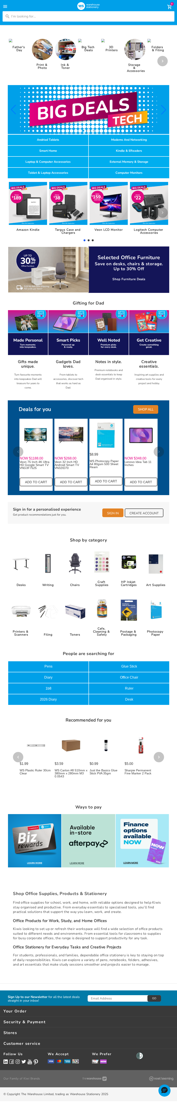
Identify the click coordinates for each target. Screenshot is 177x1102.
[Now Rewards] (103, 1061)
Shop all (145, 409)
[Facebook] (11, 1061)
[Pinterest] (36, 1062)
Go (154, 998)
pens (48, 666)
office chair (129, 677)
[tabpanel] (28, 208)
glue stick (129, 666)
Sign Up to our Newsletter (27, 997)
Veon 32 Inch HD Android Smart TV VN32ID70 (67, 464)
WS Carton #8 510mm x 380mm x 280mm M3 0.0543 (71, 773)
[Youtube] (30, 1061)
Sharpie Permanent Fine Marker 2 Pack (138, 772)
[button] (13, 109)
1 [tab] (84, 240)
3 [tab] (92, 240)
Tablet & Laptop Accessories (48, 173)
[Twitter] (24, 1061)
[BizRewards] (95, 1061)
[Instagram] (18, 1061)
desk (129, 699)
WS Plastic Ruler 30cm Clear (35, 772)
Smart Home (48, 151)
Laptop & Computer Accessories (48, 162)
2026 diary (48, 699)
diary (48, 677)
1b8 (48, 688)
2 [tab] (88, 240)
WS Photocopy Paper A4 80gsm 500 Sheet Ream (104, 464)
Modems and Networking (129, 140)
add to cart (36, 482)
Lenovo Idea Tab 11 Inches (138, 463)
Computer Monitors (128, 173)
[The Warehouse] (94, 1078)
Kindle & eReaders (129, 151)
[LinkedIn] (5, 1061)
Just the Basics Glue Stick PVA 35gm (103, 772)
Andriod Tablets (48, 140)
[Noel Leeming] (161, 1078)
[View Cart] (166, 6)
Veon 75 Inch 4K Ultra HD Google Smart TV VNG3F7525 (34, 464)
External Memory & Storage (129, 162)
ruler (129, 688)
